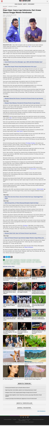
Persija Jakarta (33, 168)
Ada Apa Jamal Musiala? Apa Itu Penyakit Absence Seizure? (17, 387)
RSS (28, 420)
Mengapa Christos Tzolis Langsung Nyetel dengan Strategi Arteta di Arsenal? (21, 392)
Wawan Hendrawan (28, 247)
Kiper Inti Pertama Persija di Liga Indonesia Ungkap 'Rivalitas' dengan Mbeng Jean (24, 237)
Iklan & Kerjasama (22, 420)
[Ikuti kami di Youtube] (28, 417)
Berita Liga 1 (14, 263)
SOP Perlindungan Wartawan (38, 419)
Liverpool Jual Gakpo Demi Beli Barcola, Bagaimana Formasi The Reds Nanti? (21, 398)
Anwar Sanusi (20, 131)
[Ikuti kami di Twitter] (23, 417)
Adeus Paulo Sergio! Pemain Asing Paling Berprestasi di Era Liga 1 (21, 66)
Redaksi (14, 419)
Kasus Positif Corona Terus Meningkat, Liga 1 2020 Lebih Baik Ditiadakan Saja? (23, 62)
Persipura (25, 225)
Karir (19, 419)
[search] (47, 1)
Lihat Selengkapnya (41, 411)
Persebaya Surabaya (30, 143)
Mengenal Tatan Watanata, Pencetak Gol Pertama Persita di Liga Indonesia (22, 103)
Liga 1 (29, 46)
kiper (10, 117)
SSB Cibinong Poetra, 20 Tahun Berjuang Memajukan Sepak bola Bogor (22, 202)
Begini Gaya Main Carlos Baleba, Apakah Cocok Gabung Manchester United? (21, 390)
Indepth (25, 4)
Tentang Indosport (7, 419)
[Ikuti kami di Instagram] (25, 417)
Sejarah (18, 263)
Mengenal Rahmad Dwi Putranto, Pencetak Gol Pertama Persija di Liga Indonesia (24, 98)
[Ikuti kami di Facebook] (21, 417)
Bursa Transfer (18, 4)
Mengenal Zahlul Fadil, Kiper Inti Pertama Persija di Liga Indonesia (20, 233)
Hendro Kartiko (40, 189)
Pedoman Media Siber (26, 419)
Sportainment (31, 4)
